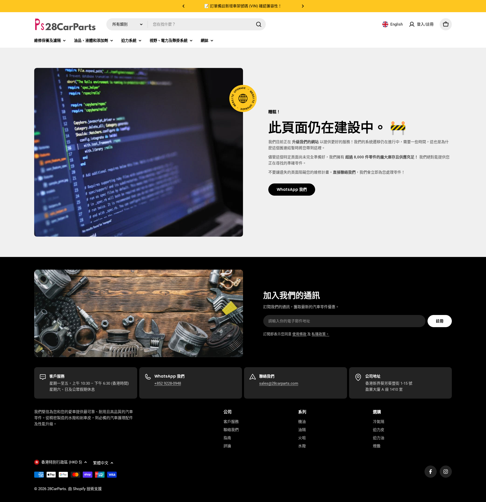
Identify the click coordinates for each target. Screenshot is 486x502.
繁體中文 (100, 463)
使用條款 (299, 334)
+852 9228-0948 (167, 383)
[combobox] (186, 24)
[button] (183, 6)
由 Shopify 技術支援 (85, 489)
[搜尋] (259, 24)
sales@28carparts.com (278, 383)
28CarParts (56, 489)
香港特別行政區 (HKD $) (61, 462)
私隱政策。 (320, 334)
